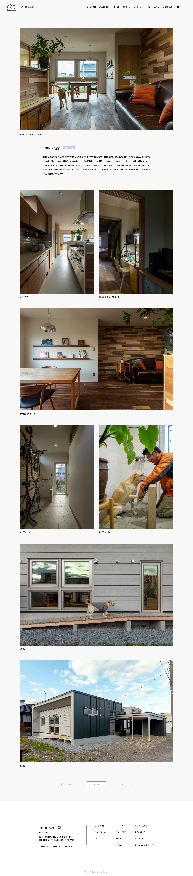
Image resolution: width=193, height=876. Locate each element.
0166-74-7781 (49, 840)
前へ (70, 784)
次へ (123, 784)
